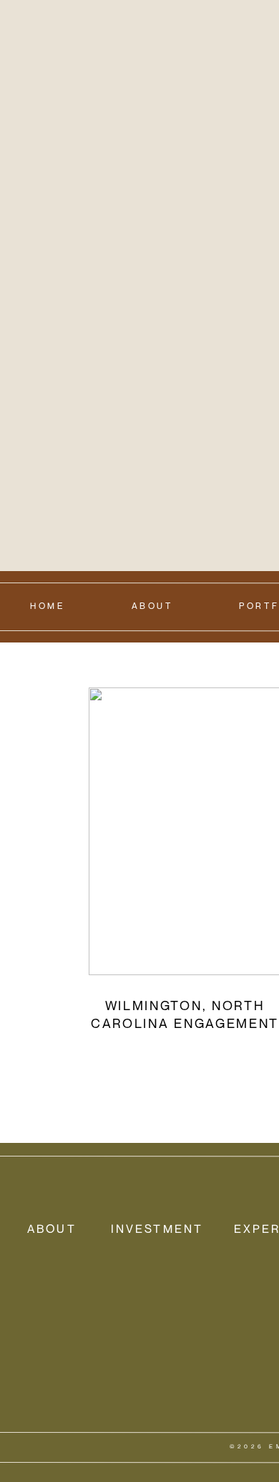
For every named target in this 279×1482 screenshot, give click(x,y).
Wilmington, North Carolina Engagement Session (185, 1023)
